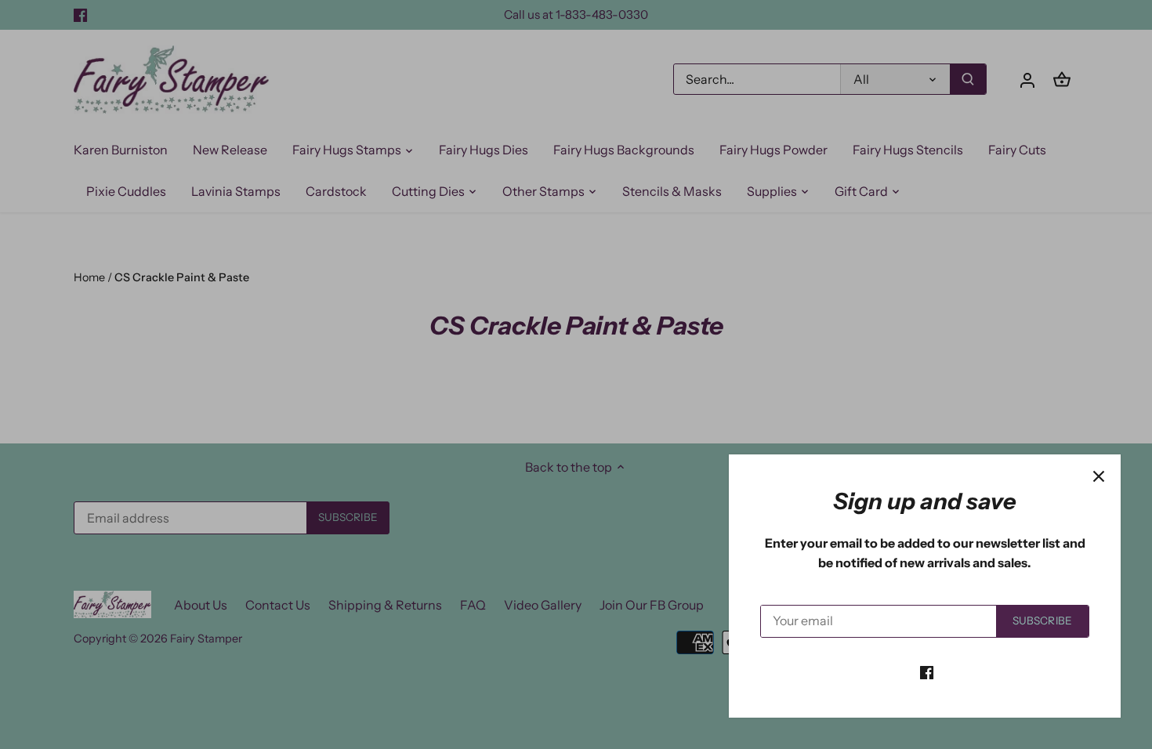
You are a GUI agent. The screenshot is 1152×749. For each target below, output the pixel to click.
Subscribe (1042, 620)
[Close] (1098, 476)
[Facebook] (926, 671)
